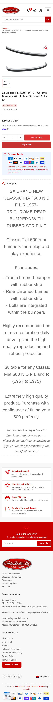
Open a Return (11, 665)
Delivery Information (11, 649)
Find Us (5, 645)
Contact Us (7, 642)
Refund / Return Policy (12, 652)
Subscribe (43, 543)
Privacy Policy (8, 656)
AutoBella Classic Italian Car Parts (24, 686)
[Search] (48, 19)
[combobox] (26, 19)
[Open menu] (48, 10)
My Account (7, 638)
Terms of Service (9, 660)
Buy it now (26, 144)
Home (4, 29)
